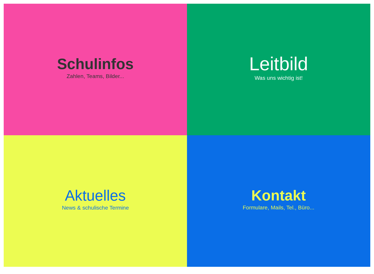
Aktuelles (95, 199)
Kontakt (278, 199)
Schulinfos (95, 67)
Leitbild (278, 67)
